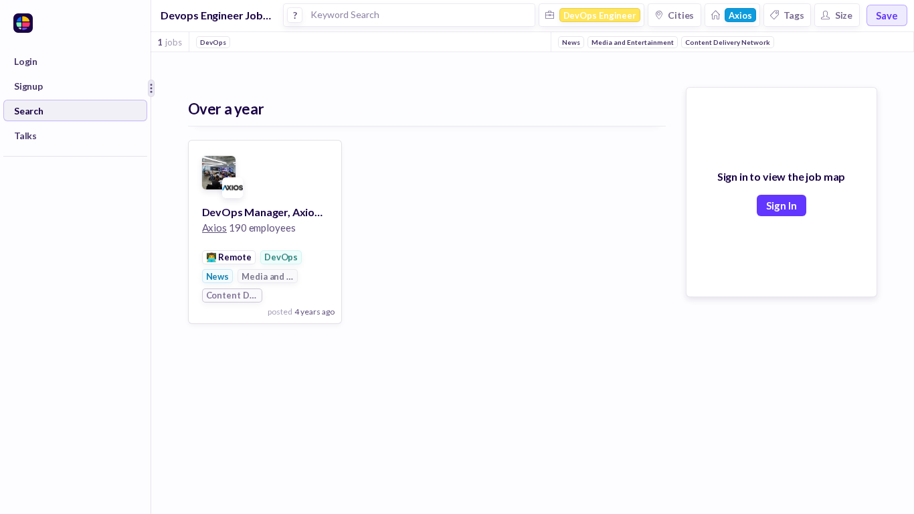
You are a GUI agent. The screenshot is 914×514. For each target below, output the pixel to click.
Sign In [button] (781, 205)
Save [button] (887, 15)
